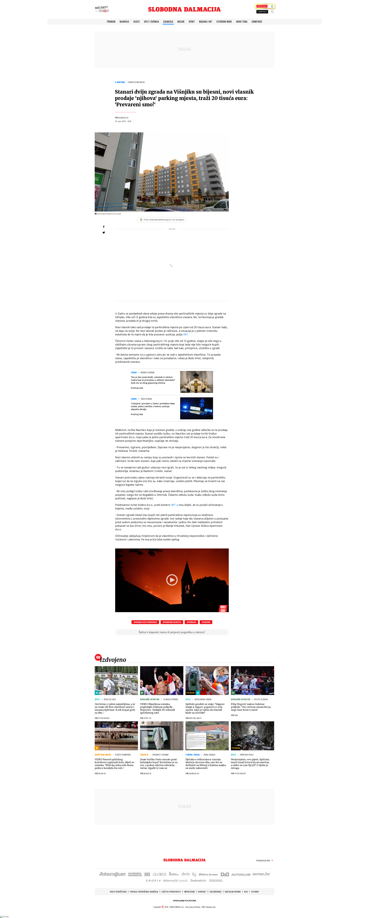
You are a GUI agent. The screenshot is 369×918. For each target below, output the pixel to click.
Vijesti (136, 21)
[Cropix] (153, 880)
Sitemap (255, 891)
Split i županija (151, 21)
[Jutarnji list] (112, 874)
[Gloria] (185, 874)
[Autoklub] (241, 874)
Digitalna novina (233, 891)
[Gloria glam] (194, 874)
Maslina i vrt (205, 21)
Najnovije (124, 21)
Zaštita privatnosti (171, 891)
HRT (185, 334)
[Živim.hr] (174, 874)
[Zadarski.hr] (198, 880)
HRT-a (174, 505)
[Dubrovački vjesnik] (175, 880)
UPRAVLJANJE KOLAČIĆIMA (184, 900)
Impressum (189, 891)
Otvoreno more (224, 21)
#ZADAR (206, 622)
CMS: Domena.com (208, 906)
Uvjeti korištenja (118, 891)
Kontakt (202, 891)
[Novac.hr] (261, 874)
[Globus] (160, 874)
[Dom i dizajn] (224, 874)
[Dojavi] (102, 9)
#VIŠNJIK (191, 622)
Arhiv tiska (241, 21)
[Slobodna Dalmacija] (184, 9)
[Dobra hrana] (208, 874)
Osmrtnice (257, 21)
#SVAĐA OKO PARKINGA (145, 622)
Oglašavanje (215, 891)
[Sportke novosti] (147, 874)
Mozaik (180, 21)
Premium (111, 21)
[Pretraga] (272, 12)
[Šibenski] (216, 880)
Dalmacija (168, 21)
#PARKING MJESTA (172, 622)
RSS (246, 891)
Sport (192, 21)
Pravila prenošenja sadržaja (144, 891)
